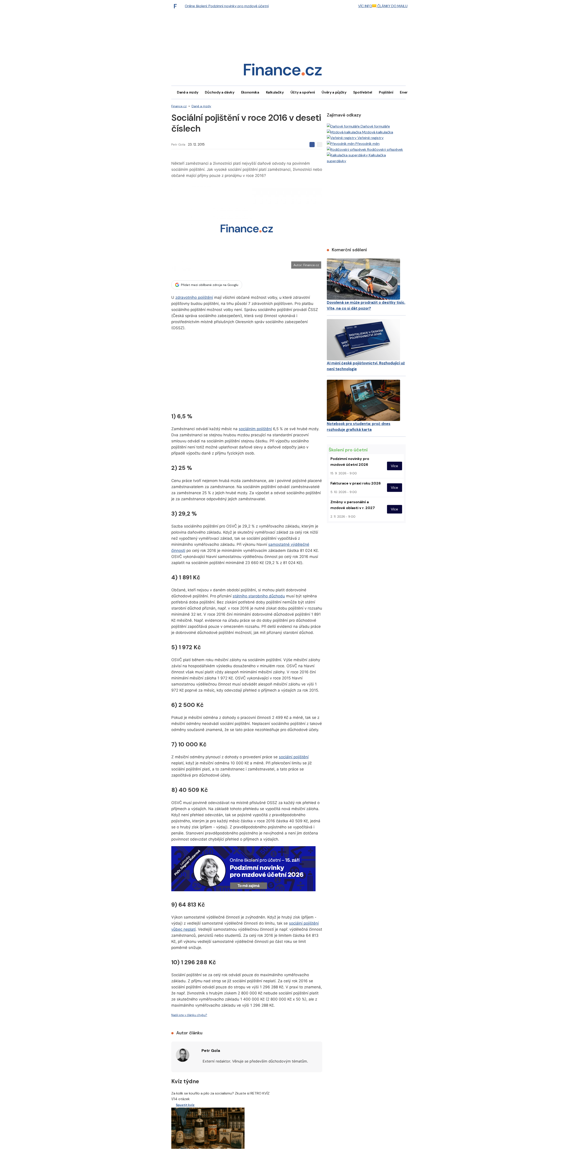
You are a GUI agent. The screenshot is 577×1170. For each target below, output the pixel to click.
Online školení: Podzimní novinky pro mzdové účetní (227, 6)
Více (394, 466)
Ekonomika (250, 92)
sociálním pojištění (255, 429)
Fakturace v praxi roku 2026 (355, 483)
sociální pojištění (294, 757)
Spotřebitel (362, 92)
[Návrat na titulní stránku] (283, 71)
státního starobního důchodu (259, 596)
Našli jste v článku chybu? (189, 1015)
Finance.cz (179, 106)
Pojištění (386, 92)
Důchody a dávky (219, 92)
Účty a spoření (303, 92)
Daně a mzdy (187, 92)
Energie (406, 92)
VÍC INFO (365, 6)
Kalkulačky (275, 92)
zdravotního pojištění (194, 297)
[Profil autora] (182, 1055)
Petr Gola (178, 144)
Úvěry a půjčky (334, 92)
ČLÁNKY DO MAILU (392, 6)
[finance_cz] (176, 6)
